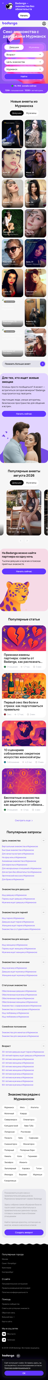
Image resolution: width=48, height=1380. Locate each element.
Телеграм (11, 1340)
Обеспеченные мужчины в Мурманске (19, 994)
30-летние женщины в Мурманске (18, 1059)
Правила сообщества (10, 1304)
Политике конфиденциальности (17, 1368)
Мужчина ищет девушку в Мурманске (19, 902)
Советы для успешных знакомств (15, 1308)
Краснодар (6, 1267)
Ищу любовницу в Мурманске (15, 1013)
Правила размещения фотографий (16, 1288)
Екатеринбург (7, 1272)
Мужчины (34, 47)
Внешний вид (7, 1317)
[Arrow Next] (27, 540)
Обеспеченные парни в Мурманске (18, 998)
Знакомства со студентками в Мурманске (21, 929)
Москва (5, 1259)
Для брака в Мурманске (13, 879)
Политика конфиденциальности (15, 1292)
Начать (24, 15)
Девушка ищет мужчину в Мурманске (19, 971)
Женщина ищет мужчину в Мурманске (19, 975)
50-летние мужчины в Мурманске (17, 1081)
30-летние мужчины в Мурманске (17, 1073)
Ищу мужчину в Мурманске (14, 968)
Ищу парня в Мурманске (13, 918)
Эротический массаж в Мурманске (18, 875)
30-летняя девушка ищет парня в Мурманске (23, 1052)
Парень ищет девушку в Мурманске (18, 898)
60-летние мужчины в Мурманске (17, 1084)
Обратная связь (8, 1313)
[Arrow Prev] (20, 540)
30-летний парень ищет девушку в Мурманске (23, 1055)
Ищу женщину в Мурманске (14, 945)
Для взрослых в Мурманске (14, 864)
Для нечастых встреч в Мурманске (18, 853)
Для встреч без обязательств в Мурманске (21, 872)
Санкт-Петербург (9, 1263)
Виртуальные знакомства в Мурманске (20, 846)
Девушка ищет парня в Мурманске (18, 921)
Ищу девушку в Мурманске (14, 895)
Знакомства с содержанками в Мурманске (21, 1005)
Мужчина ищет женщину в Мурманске (19, 952)
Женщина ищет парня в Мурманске (18, 925)
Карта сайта (7, 1321)
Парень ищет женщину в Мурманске (19, 948)
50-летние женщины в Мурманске (18, 1066)
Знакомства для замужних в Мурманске (20, 1036)
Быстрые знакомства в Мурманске (18, 850)
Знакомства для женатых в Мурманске (20, 1032)
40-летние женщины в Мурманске (18, 1062)
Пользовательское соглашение (15, 1284)
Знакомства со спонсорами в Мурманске (21, 1009)
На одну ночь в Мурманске (14, 857)
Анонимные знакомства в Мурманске (19, 861)
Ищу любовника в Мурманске (15, 1016)
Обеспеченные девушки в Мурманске (19, 991)
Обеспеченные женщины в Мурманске (20, 1002)
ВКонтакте (11, 1334)
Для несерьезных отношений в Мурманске (21, 868)
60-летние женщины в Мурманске (18, 1070)
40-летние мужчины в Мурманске (17, 1077)
